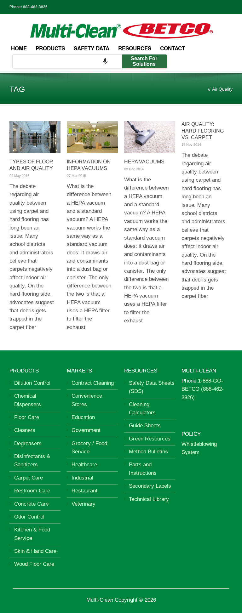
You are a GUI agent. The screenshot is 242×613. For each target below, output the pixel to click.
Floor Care (26, 417)
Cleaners (24, 430)
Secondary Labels (150, 486)
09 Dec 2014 (134, 169)
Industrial (82, 478)
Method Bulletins (148, 452)
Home (19, 48)
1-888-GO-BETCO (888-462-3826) (203, 389)
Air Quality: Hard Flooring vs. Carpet (203, 131)
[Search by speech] (105, 61)
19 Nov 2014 (191, 144)
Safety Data (91, 48)
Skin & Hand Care (35, 551)
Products (50, 48)
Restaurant (84, 491)
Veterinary (83, 504)
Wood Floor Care (34, 564)
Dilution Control (32, 383)
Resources (134, 48)
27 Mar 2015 (76, 176)
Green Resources (149, 439)
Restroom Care (32, 491)
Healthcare (84, 465)
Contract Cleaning (93, 383)
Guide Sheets (145, 426)
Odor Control (29, 517)
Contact (172, 48)
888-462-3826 (35, 7)
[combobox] (67, 61)
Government (86, 430)
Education (83, 417)
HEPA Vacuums (144, 161)
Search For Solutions (144, 61)
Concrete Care (31, 504)
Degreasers (28, 443)
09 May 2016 (19, 176)
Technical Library (149, 499)
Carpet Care (28, 478)
